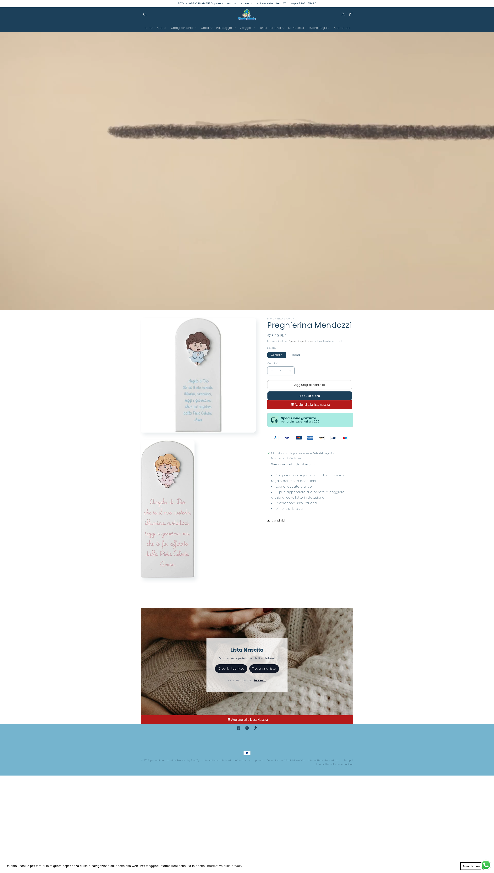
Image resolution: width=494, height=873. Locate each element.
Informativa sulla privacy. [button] (224, 866)
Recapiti (348, 760)
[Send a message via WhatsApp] (486, 865)
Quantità (272, 363)
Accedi (260, 680)
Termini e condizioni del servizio (285, 760)
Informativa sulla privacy (249, 760)
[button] (145, 14)
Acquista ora (309, 396)
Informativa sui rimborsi (217, 760)
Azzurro (277, 355)
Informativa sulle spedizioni (324, 760)
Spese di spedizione (300, 341)
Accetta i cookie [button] (474, 866)
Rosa (296, 355)
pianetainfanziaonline (163, 760)
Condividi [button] (278, 520)
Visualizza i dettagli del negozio (293, 464)
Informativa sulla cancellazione (334, 764)
